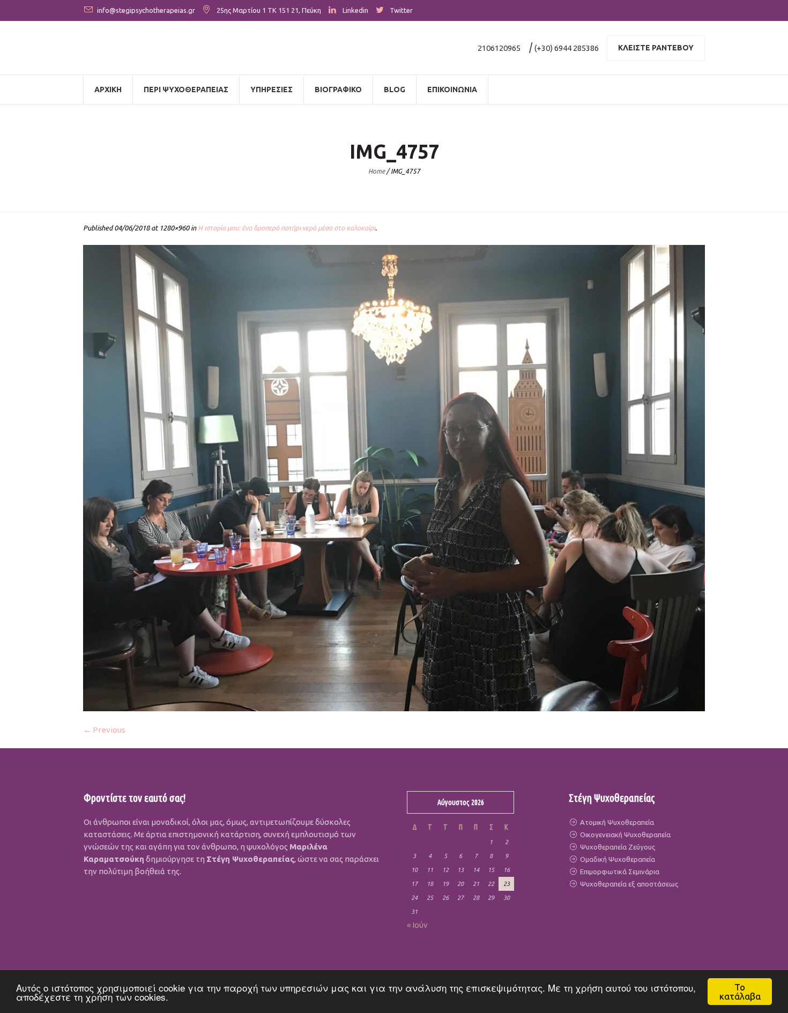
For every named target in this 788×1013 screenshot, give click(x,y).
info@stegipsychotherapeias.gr (146, 10)
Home (376, 171)
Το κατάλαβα (740, 991)
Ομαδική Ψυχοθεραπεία (616, 859)
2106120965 (499, 48)
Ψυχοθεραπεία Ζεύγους (616, 847)
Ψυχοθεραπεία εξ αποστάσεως (628, 884)
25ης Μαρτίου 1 (241, 10)
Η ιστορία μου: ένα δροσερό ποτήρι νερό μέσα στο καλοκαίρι (286, 228)
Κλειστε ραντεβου (656, 47)
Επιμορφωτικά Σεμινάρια (618, 871)
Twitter (401, 10)
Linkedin (355, 10)
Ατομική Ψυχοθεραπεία (616, 822)
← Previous (104, 729)
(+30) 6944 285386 (566, 48)
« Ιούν (417, 924)
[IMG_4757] (394, 478)
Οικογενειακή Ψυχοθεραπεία (624, 834)
